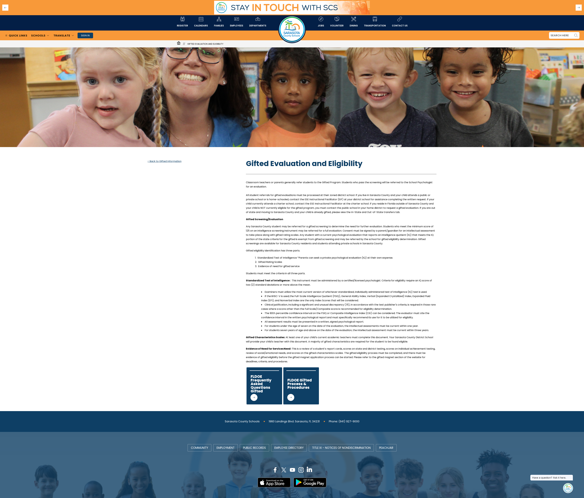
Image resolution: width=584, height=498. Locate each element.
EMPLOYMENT (226, 448)
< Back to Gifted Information (164, 161)
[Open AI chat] (568, 488)
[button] (579, 8)
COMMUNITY (199, 448)
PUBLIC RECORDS (254, 448)
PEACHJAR (386, 448)
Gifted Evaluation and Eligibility (205, 43)
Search (576, 35)
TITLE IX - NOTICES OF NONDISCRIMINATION (341, 448)
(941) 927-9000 (349, 421)
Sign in (85, 35)
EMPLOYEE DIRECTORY (289, 448)
